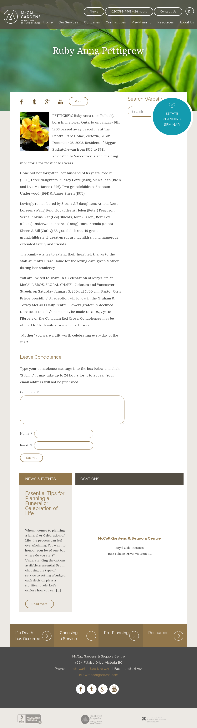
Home (48, 22)
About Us (187, 22)
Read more (39, 604)
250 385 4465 (76, 669)
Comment (29, 392)
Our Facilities (116, 22)
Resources (165, 22)
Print (78, 101)
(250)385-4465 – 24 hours (129, 11)
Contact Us (168, 11)
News (94, 11)
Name (24, 433)
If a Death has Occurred (27, 635)
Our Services (68, 22)
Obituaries (92, 22)
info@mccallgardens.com (99, 675)
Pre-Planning (142, 22)
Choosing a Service (69, 635)
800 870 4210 (101, 669)
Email (24, 445)
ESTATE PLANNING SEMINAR (172, 119)
